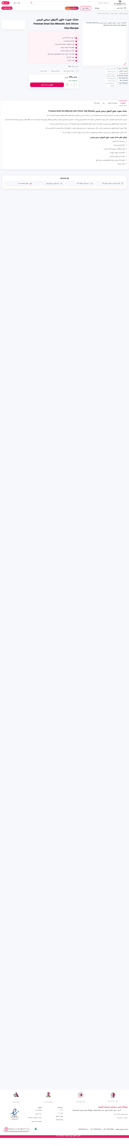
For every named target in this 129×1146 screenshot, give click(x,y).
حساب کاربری (38, 1114)
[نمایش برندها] (13, 24)
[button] (6, 2)
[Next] (84, 43)
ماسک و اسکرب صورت (103, 13)
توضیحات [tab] (123, 103)
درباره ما (61, 1110)
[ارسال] (31, 3)
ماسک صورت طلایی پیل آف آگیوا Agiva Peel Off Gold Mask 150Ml (64, 696)
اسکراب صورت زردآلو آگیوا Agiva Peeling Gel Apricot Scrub (64, 1074)
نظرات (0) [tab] (96, 103)
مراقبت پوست (113, 13)
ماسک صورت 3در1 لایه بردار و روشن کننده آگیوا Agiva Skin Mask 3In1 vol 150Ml (64, 570)
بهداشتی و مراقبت (123, 13)
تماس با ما (61, 1113)
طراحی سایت (52, 1136)
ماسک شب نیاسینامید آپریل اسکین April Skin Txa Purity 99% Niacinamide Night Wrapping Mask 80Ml (64, 948)
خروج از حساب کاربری (37, 1121)
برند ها (97, 8)
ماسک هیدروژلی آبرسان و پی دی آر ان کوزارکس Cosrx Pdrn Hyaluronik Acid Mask (64, 317)
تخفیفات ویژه (85, 8)
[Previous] (123, 43)
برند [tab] (103, 103)
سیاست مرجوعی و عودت (36, 1117)
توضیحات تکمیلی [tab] (112, 103)
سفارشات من (39, 1110)
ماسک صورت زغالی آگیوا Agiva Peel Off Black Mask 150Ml (64, 443)
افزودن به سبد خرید (47, 85)
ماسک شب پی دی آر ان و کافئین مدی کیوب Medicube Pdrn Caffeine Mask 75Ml (64, 822)
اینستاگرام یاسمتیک (72, 8)
